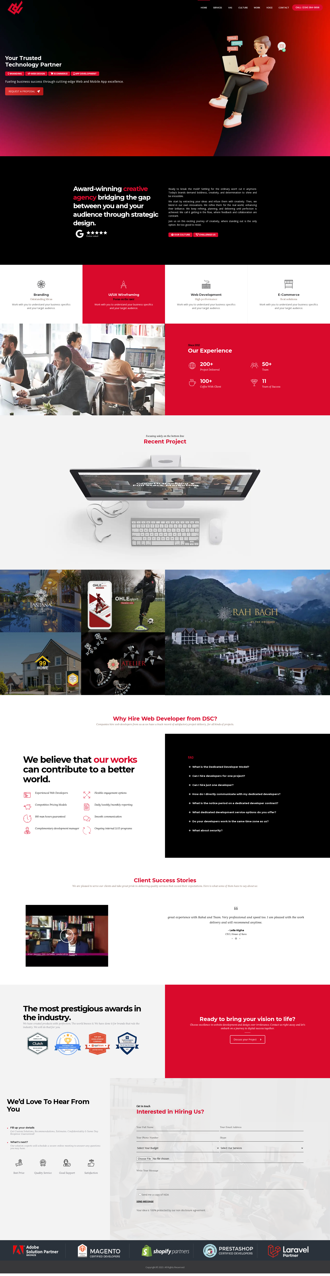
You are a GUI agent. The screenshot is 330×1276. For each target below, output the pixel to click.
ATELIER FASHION (97, 688)
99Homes (8, 688)
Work (257, 7)
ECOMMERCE (60, 73)
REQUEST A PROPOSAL (22, 91)
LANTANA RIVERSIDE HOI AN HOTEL (26, 625)
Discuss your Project (245, 1096)
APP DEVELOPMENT (86, 73)
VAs (230, 7)
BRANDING (15, 73)
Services (217, 7)
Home (204, 7)
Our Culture (182, 234)
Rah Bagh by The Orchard (187, 688)
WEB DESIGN (37, 73)
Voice (269, 7)
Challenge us (207, 234)
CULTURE (243, 7)
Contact (284, 7)
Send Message (144, 1258)
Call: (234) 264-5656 (307, 7)
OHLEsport (92, 625)
